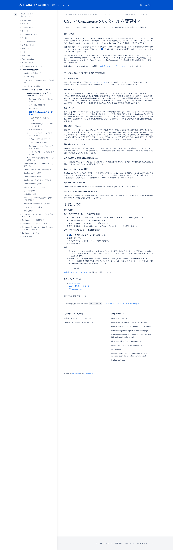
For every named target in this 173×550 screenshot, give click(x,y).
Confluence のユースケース (32, 66)
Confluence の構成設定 (32, 177)
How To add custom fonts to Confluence (126, 345)
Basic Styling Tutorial (119, 318)
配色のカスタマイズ (36, 108)
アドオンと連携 (27, 63)
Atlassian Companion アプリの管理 (37, 204)
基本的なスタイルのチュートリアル (77, 272)
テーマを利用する (35, 130)
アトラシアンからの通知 (33, 207)
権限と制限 (26, 56)
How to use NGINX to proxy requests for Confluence (131, 326)
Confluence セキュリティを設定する (37, 180)
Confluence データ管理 (32, 173)
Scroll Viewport (88, 373)
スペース (25, 24)
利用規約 (118, 543)
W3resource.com (75, 289)
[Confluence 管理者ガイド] (112, 14)
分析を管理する (30, 211)
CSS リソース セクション (97, 82)
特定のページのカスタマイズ (39, 139)
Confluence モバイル (29, 34)
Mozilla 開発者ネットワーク (79, 286)
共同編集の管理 (30, 194)
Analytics (25, 48)
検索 (141, 5)
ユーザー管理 (29, 77)
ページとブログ (27, 27)
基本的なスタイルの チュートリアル (77, 318)
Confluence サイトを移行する (33, 220)
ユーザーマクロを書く (32, 86)
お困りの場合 (27, 236)
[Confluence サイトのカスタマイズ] (117, 14)
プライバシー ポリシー (103, 543)
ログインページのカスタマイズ (40, 142)
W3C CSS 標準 (74, 283)
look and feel (116, 349)
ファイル (25, 31)
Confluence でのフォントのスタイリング (79, 322)
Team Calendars (28, 59)
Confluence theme (118, 360)
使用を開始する (27, 20)
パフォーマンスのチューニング (35, 187)
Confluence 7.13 (27, 14)
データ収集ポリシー (31, 191)
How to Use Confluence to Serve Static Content (129, 322)
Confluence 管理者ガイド (31, 70)
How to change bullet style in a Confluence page (129, 331)
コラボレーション (28, 45)
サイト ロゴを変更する (37, 105)
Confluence (76, 373)
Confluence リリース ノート (32, 233)
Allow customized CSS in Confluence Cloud (127, 341)
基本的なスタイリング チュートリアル (114, 66)
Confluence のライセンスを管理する (37, 169)
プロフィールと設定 (29, 41)
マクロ (24, 38)
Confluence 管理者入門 (32, 73)
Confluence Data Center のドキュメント (37, 224)
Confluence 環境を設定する (34, 184)
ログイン (148, 5)
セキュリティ (129, 543)
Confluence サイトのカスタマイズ (37, 90)
